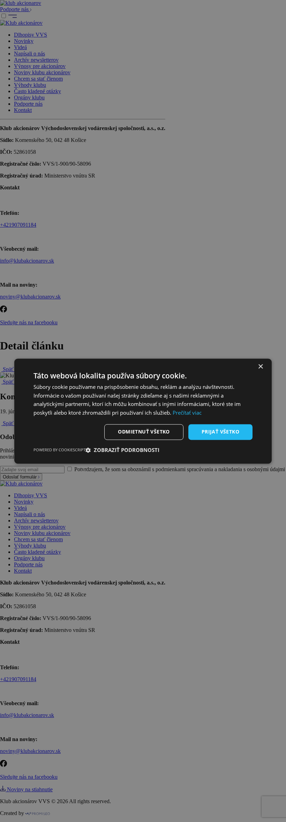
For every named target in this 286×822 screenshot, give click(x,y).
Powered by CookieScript (59, 449)
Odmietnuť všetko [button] (144, 431)
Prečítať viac (187, 412)
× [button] (260, 366)
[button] (122, 450)
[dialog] (143, 411)
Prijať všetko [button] (220, 431)
